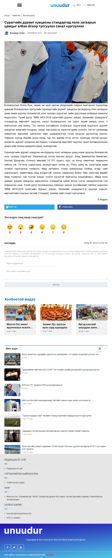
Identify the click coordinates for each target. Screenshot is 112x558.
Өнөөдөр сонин (17, 33)
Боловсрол (29, 15)
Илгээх (56, 285)
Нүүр (6, 15)
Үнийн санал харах (15, 482)
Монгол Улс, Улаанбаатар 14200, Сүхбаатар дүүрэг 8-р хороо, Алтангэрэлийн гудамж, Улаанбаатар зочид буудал (54, 498)
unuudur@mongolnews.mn (19, 513)
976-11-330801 (14, 518)
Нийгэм (16, 15)
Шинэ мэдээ (12, 348)
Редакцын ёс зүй (14, 468)
